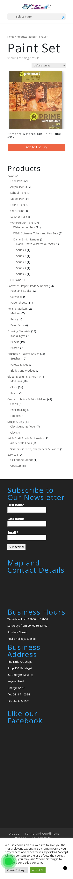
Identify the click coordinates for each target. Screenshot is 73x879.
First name (15, 505)
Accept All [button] (37, 870)
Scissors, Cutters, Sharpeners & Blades (34, 449)
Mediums (16, 381)
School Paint (18, 192)
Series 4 (21, 268)
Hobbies (15, 416)
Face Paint (17, 181)
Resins (14, 393)
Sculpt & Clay (15, 422)
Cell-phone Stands (21, 460)
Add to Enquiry (36, 147)
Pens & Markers (17, 308)
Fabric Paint (17, 205)
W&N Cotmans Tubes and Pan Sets (35, 233)
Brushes (15, 358)
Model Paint (18, 199)
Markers (15, 313)
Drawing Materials (18, 331)
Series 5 (21, 274)
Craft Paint (17, 211)
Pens (13, 319)
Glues (13, 387)
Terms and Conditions (42, 833)
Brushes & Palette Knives (23, 354)
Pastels (14, 348)
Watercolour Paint (21, 222)
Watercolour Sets (24, 227)
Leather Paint (18, 216)
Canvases (16, 297)
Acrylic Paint (18, 186)
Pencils (14, 342)
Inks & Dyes (18, 336)
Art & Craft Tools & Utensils (25, 438)
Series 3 (21, 262)
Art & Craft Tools (21, 443)
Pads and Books (20, 290)
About (14, 833)
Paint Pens (17, 325)
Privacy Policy (43, 838)
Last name (15, 519)
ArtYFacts (13, 455)
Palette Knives (19, 364)
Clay (13, 432)
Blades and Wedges (22, 370)
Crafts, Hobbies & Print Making (26, 399)
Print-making (18, 410)
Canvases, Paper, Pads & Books (27, 286)
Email (12, 532)
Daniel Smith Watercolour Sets (35, 244)
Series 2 (21, 256)
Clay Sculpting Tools (23, 426)
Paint (10, 176)
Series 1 (21, 250)
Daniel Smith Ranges (26, 239)
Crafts (14, 404)
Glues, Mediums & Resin (22, 376)
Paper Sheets (18, 302)
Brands (20, 838)
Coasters (16, 465)
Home (10, 36)
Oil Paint (15, 280)
